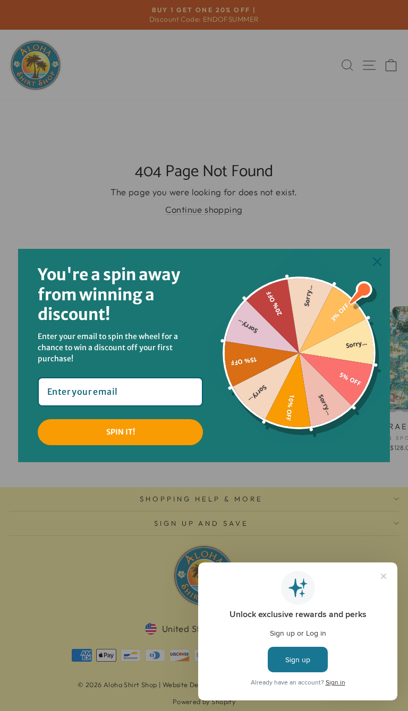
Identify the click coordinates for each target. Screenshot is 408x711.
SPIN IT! (120, 432)
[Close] (377, 261)
